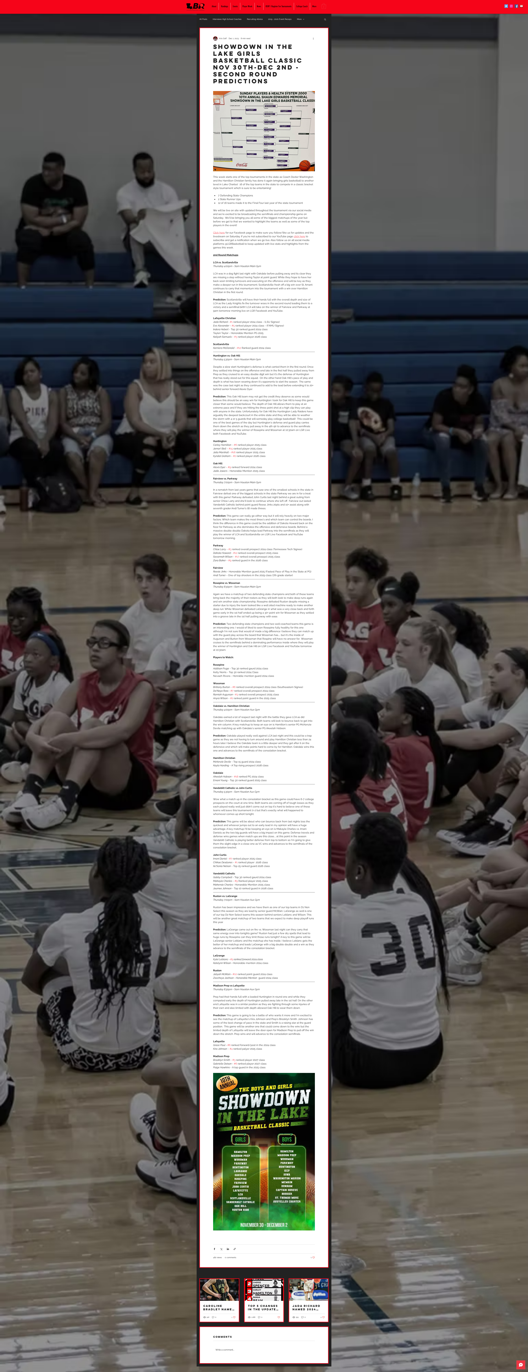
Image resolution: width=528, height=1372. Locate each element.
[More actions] (313, 38)
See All (325, 1273)
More (299, 19)
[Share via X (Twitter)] (221, 1249)
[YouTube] (521, 6)
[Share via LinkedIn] (228, 1249)
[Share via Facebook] (214, 1249)
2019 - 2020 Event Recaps (280, 19)
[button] (323, 6)
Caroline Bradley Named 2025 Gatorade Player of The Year (219, 1307)
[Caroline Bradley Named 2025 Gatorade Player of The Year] (219, 1290)
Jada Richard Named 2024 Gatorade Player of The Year (306, 1307)
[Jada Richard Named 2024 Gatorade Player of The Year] (308, 1290)
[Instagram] (511, 6)
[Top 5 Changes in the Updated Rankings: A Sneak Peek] (264, 1290)
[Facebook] (516, 6)
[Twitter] (506, 6)
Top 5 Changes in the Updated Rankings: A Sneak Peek (263, 1307)
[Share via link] (234, 1249)
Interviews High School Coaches (227, 19)
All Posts (203, 19)
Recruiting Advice (255, 19)
